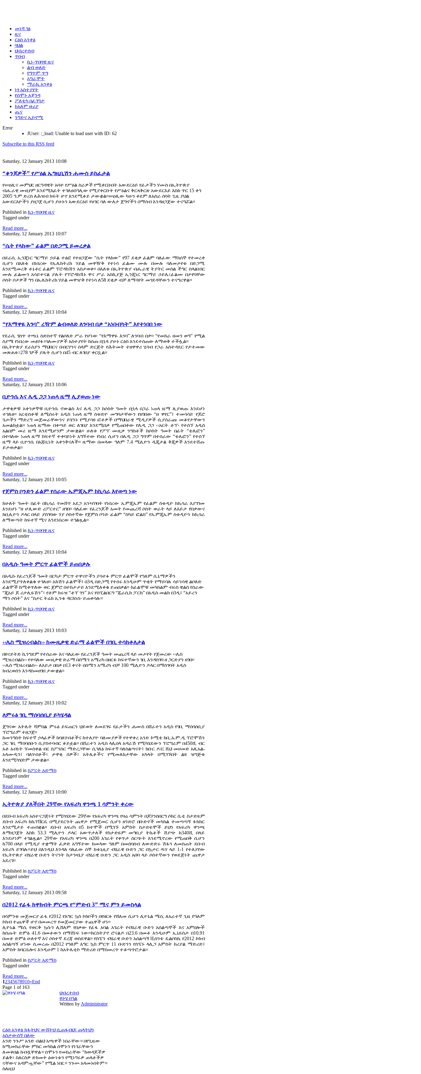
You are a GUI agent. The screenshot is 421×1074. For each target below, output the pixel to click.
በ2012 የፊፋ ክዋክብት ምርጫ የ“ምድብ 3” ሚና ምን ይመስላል (71, 904)
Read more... (14, 228)
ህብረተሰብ (69, 992)
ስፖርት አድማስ (42, 770)
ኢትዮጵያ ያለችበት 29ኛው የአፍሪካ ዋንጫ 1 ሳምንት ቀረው (68, 804)
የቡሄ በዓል (68, 998)
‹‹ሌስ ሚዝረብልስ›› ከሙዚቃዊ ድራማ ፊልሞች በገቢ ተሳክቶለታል (73, 642)
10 (27, 981)
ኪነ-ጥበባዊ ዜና (41, 212)
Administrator (94, 1003)
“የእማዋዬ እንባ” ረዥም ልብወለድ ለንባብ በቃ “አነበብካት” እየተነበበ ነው (82, 324)
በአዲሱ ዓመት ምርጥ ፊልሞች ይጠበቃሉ (46, 564)
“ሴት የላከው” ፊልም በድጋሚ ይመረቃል (46, 245)
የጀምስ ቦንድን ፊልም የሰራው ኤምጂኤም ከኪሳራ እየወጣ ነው (69, 491)
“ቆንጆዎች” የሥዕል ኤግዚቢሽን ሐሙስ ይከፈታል (56, 173)
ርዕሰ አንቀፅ (13, 1029)
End (36, 981)
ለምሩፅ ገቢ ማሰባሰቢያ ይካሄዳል (36, 715)
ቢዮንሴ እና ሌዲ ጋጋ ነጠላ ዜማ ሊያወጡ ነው (51, 396)
